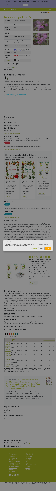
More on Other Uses (14, 217)
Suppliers (27, 466)
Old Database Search (30, 464)
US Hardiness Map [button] (21, 94)
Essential (7, 204)
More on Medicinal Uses (15, 149)
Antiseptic (7, 142)
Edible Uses (12, 456)
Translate (15, 67)
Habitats (11, 469)
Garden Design (13, 468)
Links (26, 463)
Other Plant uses (13, 460)
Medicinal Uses (13, 458)
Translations (12, 471)
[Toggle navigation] (50, 9)
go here (31, 443)
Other (53, 340)
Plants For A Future (10, 9)
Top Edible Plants (13, 464)
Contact (27, 468)
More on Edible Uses (15, 133)
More (8, 196)
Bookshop (28, 458)
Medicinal (49, 340)
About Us (27, 469)
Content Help (28, 456)
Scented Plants (8, 214)
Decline (41, 248)
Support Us (28, 460)
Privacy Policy (34, 248)
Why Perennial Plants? (14, 463)
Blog (26, 461)
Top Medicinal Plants (14, 466)
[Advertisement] (28, 106)
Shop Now (41, 193)
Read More (9, 402)
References (6, 133)
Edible (45, 340)
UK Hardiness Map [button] (10, 94)
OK (48, 248)
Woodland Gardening (14, 461)
